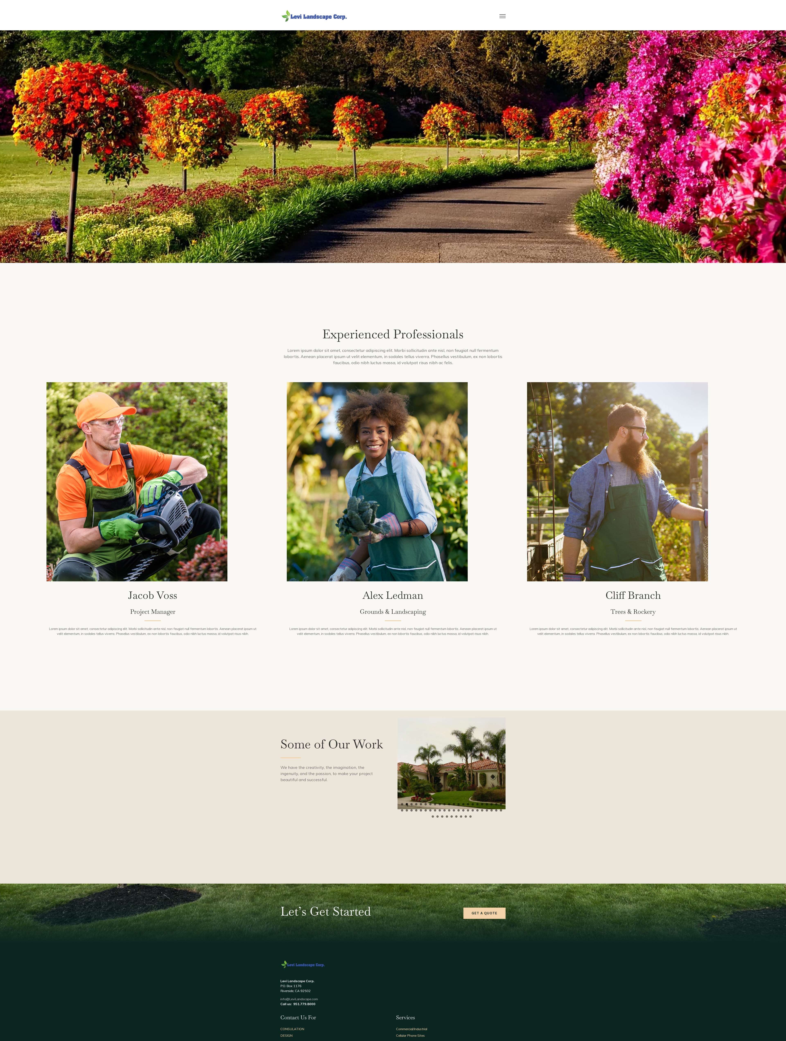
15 (468, 804)
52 (466, 816)
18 (482, 804)
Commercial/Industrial (411, 1029)
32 (444, 810)
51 (461, 816)
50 (456, 816)
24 (407, 810)
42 (491, 810)
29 (430, 810)
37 (468, 810)
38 (473, 810)
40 (482, 810)
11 (449, 804)
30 (435, 810)
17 (477, 804)
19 (487, 804)
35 (458, 810)
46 (437, 816)
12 (454, 804)
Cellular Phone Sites (410, 1035)
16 (473, 804)
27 (421, 810)
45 (433, 816)
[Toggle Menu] (502, 16)
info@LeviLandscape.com (299, 999)
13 (458, 804)
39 (477, 810)
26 (416, 810)
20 (491, 804)
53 (470, 816)
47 (442, 816)
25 (411, 810)
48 (447, 816)
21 (496, 804)
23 (402, 810)
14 (463, 804)
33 (449, 810)
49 (452, 816)
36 (463, 810)
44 (501, 810)
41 (487, 810)
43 (496, 810)
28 (426, 810)
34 (454, 810)
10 (444, 804)
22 (501, 804)
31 (440, 810)
